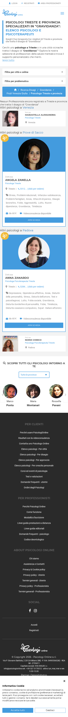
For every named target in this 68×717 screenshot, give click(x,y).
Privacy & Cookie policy (34, 569)
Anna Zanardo (17, 276)
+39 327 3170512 (34, 669)
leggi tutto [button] (8, 60)
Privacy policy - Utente (34, 575)
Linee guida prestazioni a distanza (34, 523)
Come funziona (34, 512)
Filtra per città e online (16, 72)
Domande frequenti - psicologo (34, 534)
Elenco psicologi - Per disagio (34, 454)
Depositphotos (39, 675)
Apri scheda (34, 220)
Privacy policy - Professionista (34, 586)
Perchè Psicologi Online (34, 506)
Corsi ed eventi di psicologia (34, 471)
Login (14, 3)
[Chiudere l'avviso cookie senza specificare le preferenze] (64, 681)
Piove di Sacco (33, 132)
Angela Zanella (18, 179)
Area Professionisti (50, 3)
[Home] (15, 90)
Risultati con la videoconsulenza (34, 438)
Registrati (28, 3)
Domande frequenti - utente (34, 482)
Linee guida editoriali (34, 528)
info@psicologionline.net (14, 669)
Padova (28, 230)
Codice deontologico (34, 539)
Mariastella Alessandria (40, 114)
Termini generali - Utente (34, 580)
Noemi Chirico (33, 339)
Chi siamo (34, 558)
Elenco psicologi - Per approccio (34, 460)
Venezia (28, 107)
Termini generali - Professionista (34, 591)
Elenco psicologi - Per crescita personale (34, 465)
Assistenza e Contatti (34, 564)
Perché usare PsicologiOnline (34, 432)
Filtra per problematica (16, 81)
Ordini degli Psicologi (34, 487)
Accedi (34, 625)
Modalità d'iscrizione (34, 517)
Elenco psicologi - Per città (34, 449)
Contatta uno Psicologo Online (34, 443)
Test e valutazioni (34, 476)
